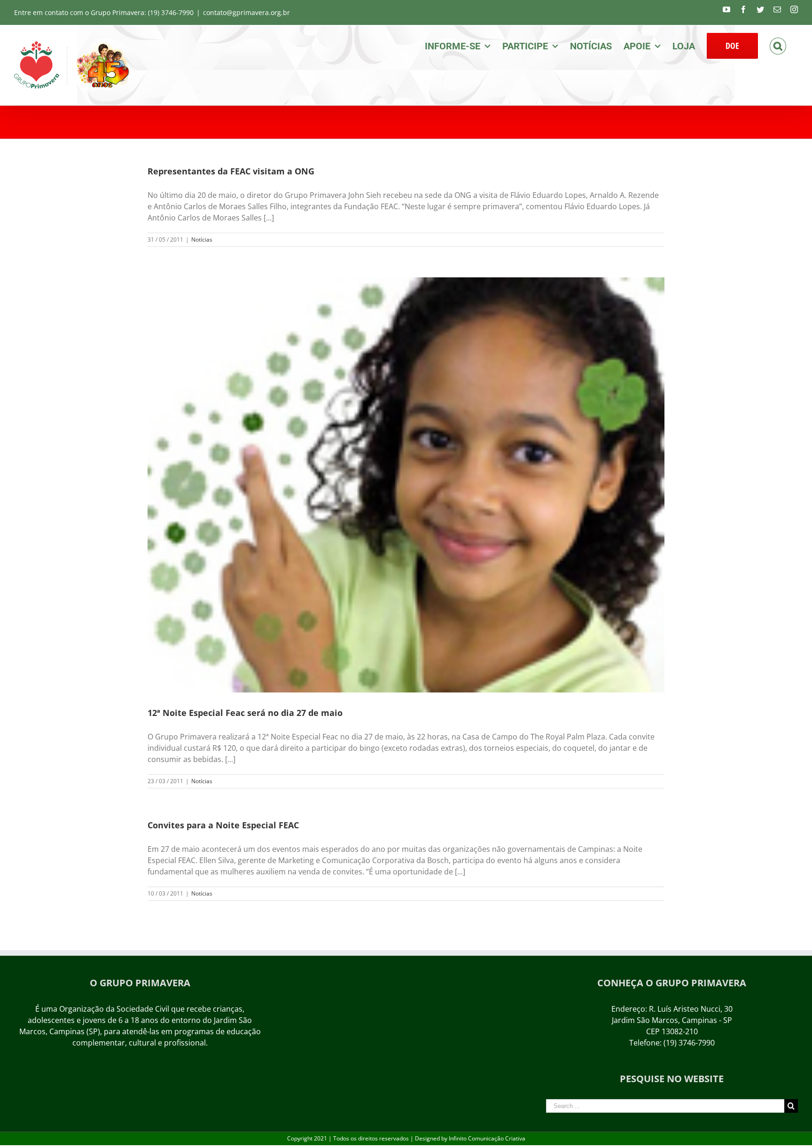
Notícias (201, 240)
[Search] (778, 45)
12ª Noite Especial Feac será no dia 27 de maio (245, 712)
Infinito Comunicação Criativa (487, 1138)
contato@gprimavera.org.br (246, 12)
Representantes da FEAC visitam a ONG (231, 171)
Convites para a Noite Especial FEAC (223, 825)
